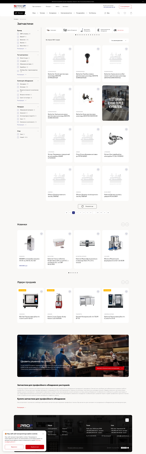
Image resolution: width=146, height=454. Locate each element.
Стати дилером (52, 428)
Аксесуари (53, 30)
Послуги (48, 6)
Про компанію (36, 6)
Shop (34, 13)
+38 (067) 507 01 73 (92, 432)
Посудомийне (80, 13)
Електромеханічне (66, 13)
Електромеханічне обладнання (105, 30)
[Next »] (104, 212)
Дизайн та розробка (113, 447)
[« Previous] (70, 212)
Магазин (50, 431)
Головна (16, 19)
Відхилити (14, 447)
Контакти (65, 6)
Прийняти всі (35, 447)
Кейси (57, 6)
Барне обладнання (72, 30)
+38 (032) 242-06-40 (109, 7)
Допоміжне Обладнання (87, 30)
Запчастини (120, 30)
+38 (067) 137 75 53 (116, 430)
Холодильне (52, 13)
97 (101, 212)
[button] (123, 224)
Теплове (42, 13)
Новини (64, 428)
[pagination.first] (66, 212)
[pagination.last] (108, 212)
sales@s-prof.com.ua (123, 436)
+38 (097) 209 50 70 (92, 430)
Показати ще (89, 206)
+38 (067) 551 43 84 (116, 432)
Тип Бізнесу (92, 13)
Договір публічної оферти (75, 447)
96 (98, 212)
